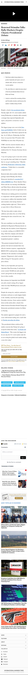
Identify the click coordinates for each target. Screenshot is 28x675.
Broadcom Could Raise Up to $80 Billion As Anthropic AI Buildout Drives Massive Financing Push (13, 580)
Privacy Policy (21, 361)
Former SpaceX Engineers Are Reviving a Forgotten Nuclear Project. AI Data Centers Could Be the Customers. (12, 551)
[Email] (17, 45)
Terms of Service (12, 361)
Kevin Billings (6, 40)
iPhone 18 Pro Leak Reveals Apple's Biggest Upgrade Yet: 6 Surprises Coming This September (13, 526)
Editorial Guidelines (20, 395)
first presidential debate (17, 110)
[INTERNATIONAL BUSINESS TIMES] (14, 2)
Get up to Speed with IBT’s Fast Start (17, 494)
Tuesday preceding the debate (11, 320)
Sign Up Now (19, 498)
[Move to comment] (20, 45)
